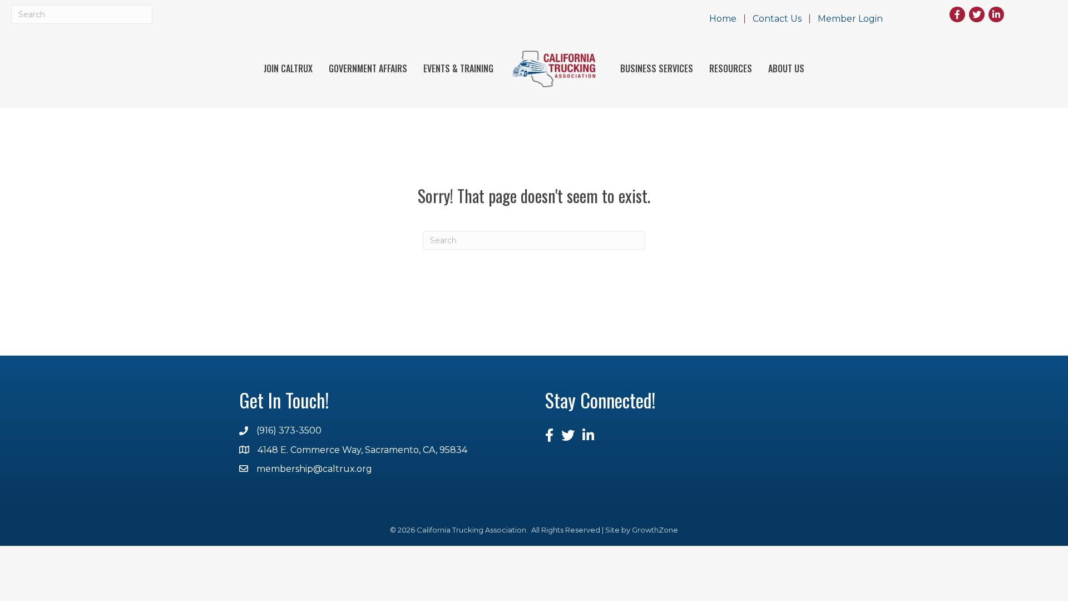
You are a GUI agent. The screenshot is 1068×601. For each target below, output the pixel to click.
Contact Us (777, 18)
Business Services (656, 68)
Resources (730, 68)
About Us (786, 68)
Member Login (850, 18)
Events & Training (458, 68)
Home (722, 18)
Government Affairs (368, 68)
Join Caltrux (288, 68)
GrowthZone (655, 529)
